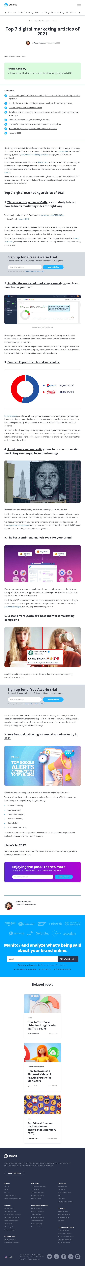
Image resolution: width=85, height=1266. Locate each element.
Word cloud (61, 1198)
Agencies (61, 1221)
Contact (6, 1192)
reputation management (18, 525)
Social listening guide (64, 1192)
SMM (30, 21)
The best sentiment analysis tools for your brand (29, 120)
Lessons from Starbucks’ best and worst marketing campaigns (35, 124)
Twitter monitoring (36, 1214)
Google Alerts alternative (11, 1243)
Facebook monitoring (37, 1217)
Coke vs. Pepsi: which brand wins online (25, 107)
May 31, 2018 (24, 219)
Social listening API (10, 1230)
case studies (63, 151)
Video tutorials (62, 1186)
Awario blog (42, 162)
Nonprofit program (63, 1217)
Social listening (10, 416)
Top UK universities (64, 1243)
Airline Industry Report (64, 1239)
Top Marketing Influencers (66, 1236)
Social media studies (66, 1227)
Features (7, 1205)
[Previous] (5, 12)
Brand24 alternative (10, 1239)
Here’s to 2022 (15, 133)
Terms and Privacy (9, 1195)
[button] (79, 5)
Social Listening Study (64, 1233)
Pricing (6, 1186)
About (6, 1189)
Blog (59, 1195)
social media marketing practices (34, 154)
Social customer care (37, 1192)
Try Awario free (53, 267)
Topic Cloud (8, 1224)
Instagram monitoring (37, 1211)
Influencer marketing (37, 1195)
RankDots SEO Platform (65, 1202)
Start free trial (14, 1173)
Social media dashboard (11, 1217)
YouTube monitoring (37, 1221)
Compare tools (9, 1236)
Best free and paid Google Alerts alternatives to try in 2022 (33, 128)
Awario (7, 172)
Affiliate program (63, 1211)
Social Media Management (42, 21)
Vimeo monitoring (36, 1224)
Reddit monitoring (36, 1208)
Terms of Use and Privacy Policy (34, 271)
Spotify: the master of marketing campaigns (36, 283)
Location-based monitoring (12, 1214)
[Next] (79, 12)
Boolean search (9, 1208)
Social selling (35, 1189)
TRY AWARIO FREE (67, 959)
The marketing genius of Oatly (27, 202)
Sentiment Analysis (10, 1211)
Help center (61, 1189)
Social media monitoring (38, 1186)
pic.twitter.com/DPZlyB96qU (52, 215)
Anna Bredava (39, 43)
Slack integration (9, 1227)
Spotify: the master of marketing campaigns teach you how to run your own (40, 103)
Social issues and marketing (25, 449)
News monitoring (36, 1227)
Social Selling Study (64, 1230)
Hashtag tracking (36, 1198)
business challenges (12, 607)
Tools (54, 21)
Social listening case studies (12, 1198)
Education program (64, 1214)
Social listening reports (11, 1221)
